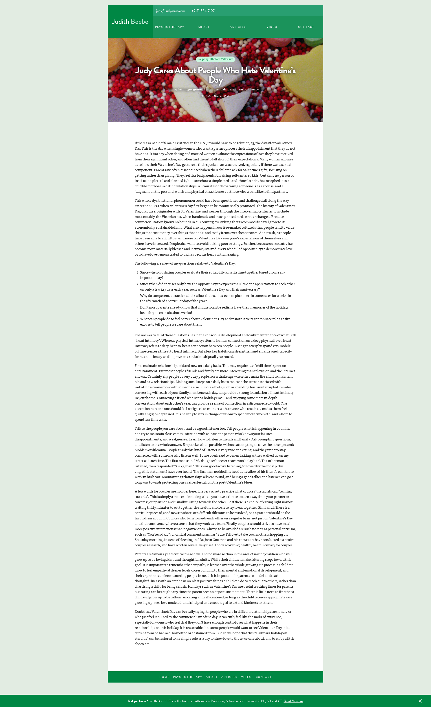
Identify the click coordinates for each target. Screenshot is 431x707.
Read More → (293, 701)
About (212, 677)
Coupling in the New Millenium (215, 59)
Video (272, 27)
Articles (238, 27)
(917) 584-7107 (203, 10)
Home (164, 677)
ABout (204, 27)
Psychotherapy (169, 27)
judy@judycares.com (170, 10)
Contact (306, 27)
